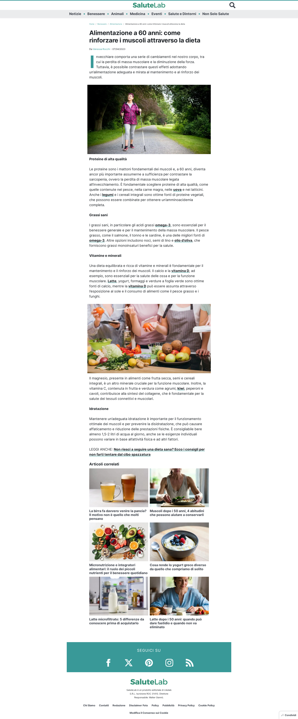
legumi (107, 195)
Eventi (156, 14)
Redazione (119, 705)
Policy (155, 705)
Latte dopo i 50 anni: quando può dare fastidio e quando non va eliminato (176, 623)
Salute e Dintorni (182, 14)
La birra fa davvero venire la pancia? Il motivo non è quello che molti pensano (118, 515)
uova (177, 190)
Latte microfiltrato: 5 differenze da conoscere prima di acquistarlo (116, 621)
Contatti (104, 705)
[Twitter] (129, 662)
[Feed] (190, 662)
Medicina (137, 14)
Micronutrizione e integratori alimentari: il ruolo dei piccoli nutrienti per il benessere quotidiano (118, 569)
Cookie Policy (206, 705)
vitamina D (180, 271)
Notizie (75, 14)
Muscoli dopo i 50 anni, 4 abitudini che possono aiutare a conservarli (177, 513)
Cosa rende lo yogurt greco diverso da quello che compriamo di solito (178, 567)
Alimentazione (116, 24)
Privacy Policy (186, 705)
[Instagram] (169, 662)
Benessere (96, 14)
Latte (112, 281)
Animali (117, 14)
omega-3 (163, 225)
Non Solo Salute (215, 14)
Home (91, 24)
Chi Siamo (89, 705)
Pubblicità (168, 705)
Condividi (290, 715)
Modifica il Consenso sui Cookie (149, 712)
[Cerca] (232, 5)
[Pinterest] (149, 662)
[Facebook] (108, 662)
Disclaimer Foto (138, 705)
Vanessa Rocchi (101, 49)
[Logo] (149, 5)
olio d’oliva (183, 240)
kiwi (180, 388)
